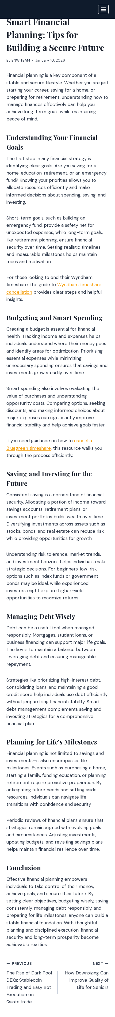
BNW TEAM (20, 60)
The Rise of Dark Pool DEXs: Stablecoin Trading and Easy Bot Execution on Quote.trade (29, 983)
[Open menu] (103, 9)
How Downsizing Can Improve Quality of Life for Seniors (87, 975)
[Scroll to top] (100, 984)
